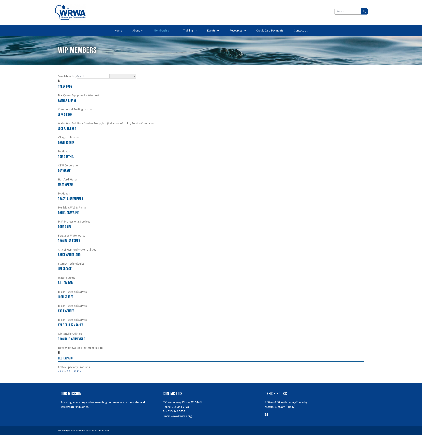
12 (78, 371)
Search (364, 11)
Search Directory (67, 76)
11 (75, 371)
